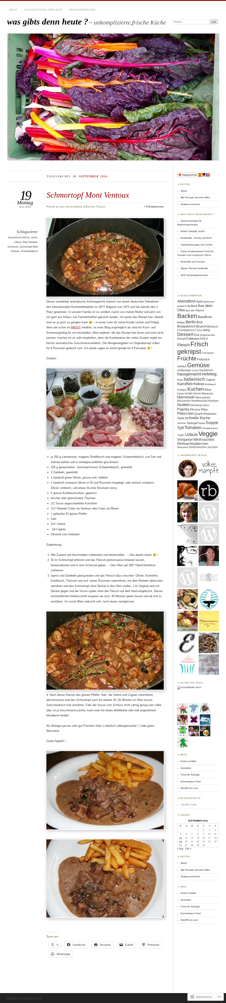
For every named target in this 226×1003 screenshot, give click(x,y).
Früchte (186, 358)
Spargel (192, 423)
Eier (196, 335)
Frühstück (203, 359)
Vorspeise (185, 439)
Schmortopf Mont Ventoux (88, 194)
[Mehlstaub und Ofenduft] (209, 664)
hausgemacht (189, 374)
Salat (180, 418)
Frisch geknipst (192, 347)
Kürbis (180, 393)
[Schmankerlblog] (187, 577)
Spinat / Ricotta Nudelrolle (194, 268)
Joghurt (210, 379)
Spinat (201, 423)
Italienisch (194, 379)
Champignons (185, 330)
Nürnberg (196, 405)
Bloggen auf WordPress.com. (24, 998)
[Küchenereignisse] (209, 621)
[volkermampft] (209, 469)
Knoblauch (210, 384)
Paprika (183, 409)
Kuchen (195, 389)
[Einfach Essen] (187, 643)
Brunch (201, 326)
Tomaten (193, 427)
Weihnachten (204, 439)
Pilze (204, 409)
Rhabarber (210, 413)
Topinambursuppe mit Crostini (196, 244)
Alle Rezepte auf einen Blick (43, 9)
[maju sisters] (209, 556)
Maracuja (207, 393)
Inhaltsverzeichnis (82, 9)
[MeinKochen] (187, 621)
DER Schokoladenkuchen (194, 275)
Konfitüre (182, 389)
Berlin (191, 322)
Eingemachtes (207, 335)
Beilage (181, 322)
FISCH (204, 338)
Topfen (181, 435)
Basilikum (205, 317)
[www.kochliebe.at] (187, 469)
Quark (198, 413)
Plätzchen (185, 413)
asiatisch (182, 306)
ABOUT (76, 327)
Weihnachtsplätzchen (192, 443)
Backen (187, 315)
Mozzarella (183, 400)
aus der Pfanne (195, 310)
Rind (25, 242)
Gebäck (181, 366)
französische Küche (18, 237)
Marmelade (186, 397)
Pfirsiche (195, 409)
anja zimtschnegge (70, 206)
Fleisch (100, 206)
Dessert (185, 334)
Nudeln (183, 404)
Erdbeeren (192, 338)
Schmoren (12, 246)
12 (180, 837)
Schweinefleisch (29, 251)
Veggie (208, 433)
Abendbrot (186, 301)
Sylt (180, 428)
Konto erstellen (188, 761)
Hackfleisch (206, 370)
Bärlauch (212, 326)
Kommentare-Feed (191, 781)
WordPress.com (189, 788)
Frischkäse (208, 353)
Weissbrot (182, 447)
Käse (207, 389)
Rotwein (33, 242)
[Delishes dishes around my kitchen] (209, 643)
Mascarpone (203, 397)
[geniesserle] (209, 512)
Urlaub (191, 434)
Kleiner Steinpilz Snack (193, 231)
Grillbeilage (184, 370)
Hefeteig (209, 374)
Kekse (199, 384)
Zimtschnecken (198, 447)
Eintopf (90, 206)
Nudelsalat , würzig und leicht (196, 238)
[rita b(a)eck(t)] (209, 490)
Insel (180, 379)
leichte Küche (193, 393)
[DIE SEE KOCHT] (209, 599)
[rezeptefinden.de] (188, 687)
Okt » (188, 848)
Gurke (195, 370)
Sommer (181, 423)
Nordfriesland (199, 400)
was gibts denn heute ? (47, 21)
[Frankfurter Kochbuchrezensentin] (209, 534)
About (13, 9)
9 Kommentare (155, 206)
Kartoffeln (185, 384)
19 (180, 841)
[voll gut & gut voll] (209, 577)
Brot (199, 322)
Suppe (212, 422)
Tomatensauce (210, 428)
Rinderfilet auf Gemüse (193, 261)
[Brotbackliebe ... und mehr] (187, 512)
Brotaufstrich (186, 326)
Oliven (17, 242)
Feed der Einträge (190, 774)
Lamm (34, 237)
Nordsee (213, 400)
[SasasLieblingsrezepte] (187, 599)
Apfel (199, 301)
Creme (198, 330)
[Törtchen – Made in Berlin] (187, 664)
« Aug (180, 848)
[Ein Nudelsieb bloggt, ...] (187, 534)
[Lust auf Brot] (187, 490)
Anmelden (186, 768)
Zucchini (212, 447)
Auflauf (192, 306)
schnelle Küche (197, 418)
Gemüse (198, 365)
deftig (206, 330)
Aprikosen (208, 301)
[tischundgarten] (187, 556)
